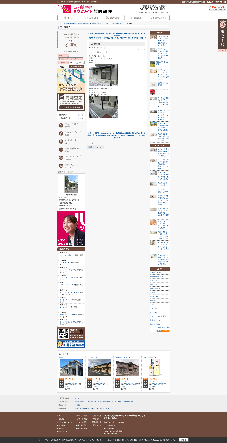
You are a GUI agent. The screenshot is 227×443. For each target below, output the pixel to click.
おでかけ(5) (154, 296)
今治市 (71, 384)
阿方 (102, 384)
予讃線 (77, 405)
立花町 (75, 384)
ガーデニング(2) (155, 272)
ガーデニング (101, 48)
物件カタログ (63, 431)
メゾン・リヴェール (67, 285)
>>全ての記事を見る (162, 327)
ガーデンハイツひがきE (68, 314)
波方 (107, 408)
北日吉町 (126, 402)
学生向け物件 (82, 416)
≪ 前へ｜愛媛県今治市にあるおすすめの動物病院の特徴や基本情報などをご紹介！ (116, 33)
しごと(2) (153, 312)
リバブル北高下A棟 (66, 277)
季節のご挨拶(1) (155, 324)
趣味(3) (152, 300)
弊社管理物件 (82, 425)
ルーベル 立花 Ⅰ (67, 255)
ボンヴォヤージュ (66, 300)
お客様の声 (95, 419)
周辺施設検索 (96, 422)
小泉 (87, 402)
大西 (96, 408)
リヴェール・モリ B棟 (67, 270)
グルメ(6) (153, 308)
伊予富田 (83, 408)
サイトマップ (63, 428)
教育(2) (152, 304)
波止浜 (102, 408)
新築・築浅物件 (82, 419)
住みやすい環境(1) (156, 276)
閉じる (183, 440)
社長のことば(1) (155, 320)
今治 (76, 408)
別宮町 (114, 402)
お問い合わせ (96, 425)
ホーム (61, 416)
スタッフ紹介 (96, 416)
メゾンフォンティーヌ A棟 (69, 292)
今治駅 (67, 386)
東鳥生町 (93, 402)
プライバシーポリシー (66, 422)
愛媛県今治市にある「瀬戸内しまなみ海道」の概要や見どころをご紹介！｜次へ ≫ (117, 38)
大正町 (77, 402)
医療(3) (152, 292)
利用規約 (62, 425)
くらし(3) (153, 280)
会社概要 (62, 419)
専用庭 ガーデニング (95, 147)
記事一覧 (117, 36)
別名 (119, 402)
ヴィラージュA (65, 262)
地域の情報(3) (155, 288)
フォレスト (64, 307)
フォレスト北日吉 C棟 (67, 322)
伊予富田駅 (152, 386)
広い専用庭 (95, 44)
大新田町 (107, 402)
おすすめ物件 (82, 422)
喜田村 (132, 402)
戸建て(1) (153, 284)
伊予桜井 (90, 408)
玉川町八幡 (132, 384)
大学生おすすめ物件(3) (158, 316)
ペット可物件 (82, 428)
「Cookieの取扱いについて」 (153, 440)
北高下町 (160, 384)
